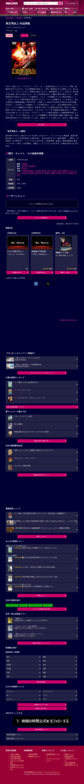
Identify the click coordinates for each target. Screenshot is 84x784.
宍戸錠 (59, 171)
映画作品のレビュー (17, 765)
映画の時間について (41, 729)
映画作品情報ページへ (14, 734)
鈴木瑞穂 (31, 173)
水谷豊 (24, 173)
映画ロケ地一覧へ (41, 708)
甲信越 (9, 668)
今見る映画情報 (70, 763)
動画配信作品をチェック (41, 475)
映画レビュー (41, 595)
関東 (44, 657)
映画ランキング (71, 8)
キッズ (45, 695)
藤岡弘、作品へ (65, 272)
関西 (8, 661)
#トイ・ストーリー (34, 605)
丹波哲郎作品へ (41, 272)
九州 (8, 676)
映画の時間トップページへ (15, 738)
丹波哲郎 (25, 171)
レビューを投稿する (41, 217)
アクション (10, 30)
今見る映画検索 (71, 3)
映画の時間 (9, 18)
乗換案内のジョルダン (35, 772)
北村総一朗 (45, 171)
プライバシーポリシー (52, 772)
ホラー (45, 699)
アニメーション (48, 691)
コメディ (9, 699)
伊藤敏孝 (71, 173)
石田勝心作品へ (17, 272)
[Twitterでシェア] (48, 284)
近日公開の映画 (57, 8)
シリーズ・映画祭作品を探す (41, 609)
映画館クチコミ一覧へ (41, 705)
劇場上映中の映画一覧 (41, 441)
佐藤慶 (52, 173)
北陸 (44, 668)
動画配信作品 (57, 12)
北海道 (9, 665)
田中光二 (25, 168)
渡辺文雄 (38, 173)
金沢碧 (38, 171)
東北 (44, 665)
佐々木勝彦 (46, 173)
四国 (44, 672)
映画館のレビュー (34, 756)
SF (7, 695)
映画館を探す (13, 12)
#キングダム (47, 605)
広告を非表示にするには (68, 320)
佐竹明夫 (59, 173)
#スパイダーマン (11, 605)
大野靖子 (25, 166)
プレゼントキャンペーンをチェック (41, 373)
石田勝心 (25, 164)
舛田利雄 (32, 166)
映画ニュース (28, 12)
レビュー (24, 35)
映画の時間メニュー (13, 8)
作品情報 (19, 18)
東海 (44, 661)
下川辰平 (53, 171)
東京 (8, 657)
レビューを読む (71, 12)
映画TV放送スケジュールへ (41, 643)
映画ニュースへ (41, 536)
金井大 (65, 173)
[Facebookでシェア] (36, 284)
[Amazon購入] (24, 78)
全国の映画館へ (41, 682)
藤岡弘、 (32, 171)
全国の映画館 (32, 754)
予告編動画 (42, 12)
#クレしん (22, 605)
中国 (8, 672)
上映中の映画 (28, 8)
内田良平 (65, 171)
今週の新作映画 (42, 8)
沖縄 (44, 676)
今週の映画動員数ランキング (15, 407)
